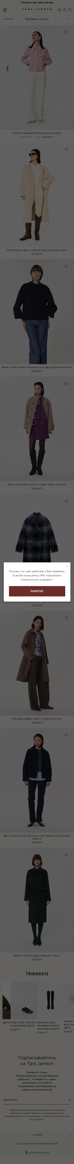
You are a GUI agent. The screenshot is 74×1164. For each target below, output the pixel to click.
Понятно (37, 591)
